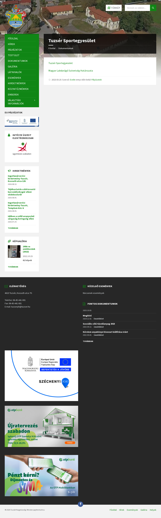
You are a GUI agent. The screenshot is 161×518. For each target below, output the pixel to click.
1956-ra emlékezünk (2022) (29, 249)
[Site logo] (16, 27)
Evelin (72, 79)
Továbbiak (13, 228)
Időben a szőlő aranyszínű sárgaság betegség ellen (21, 217)
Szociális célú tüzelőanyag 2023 (99, 323)
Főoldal (51, 48)
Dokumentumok (65, 48)
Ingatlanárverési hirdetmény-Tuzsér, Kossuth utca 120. (18, 178)
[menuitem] (22, 38)
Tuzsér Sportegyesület (60, 63)
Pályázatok (97, 79)
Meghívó (87, 315)
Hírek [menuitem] (121, 509)
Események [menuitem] (132, 509)
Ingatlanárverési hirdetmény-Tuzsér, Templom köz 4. (18, 205)
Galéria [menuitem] (144, 509)
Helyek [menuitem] (153, 509)
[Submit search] (153, 8)
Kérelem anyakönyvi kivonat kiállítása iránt (105, 331)
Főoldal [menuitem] (113, 509)
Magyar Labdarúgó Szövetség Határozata (70, 70)
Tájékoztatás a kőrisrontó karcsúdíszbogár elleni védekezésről (21, 192)
